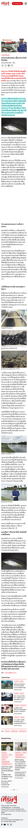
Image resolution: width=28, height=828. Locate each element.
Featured (17, 705)
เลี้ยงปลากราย (23, 731)
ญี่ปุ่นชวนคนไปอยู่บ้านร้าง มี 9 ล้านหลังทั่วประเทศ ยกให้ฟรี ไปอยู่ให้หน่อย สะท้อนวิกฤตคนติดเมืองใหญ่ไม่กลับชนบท (20, 687)
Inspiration (23, 705)
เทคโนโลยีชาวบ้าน (10, 672)
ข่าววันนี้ (16, 681)
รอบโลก (21, 681)
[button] (11, 789)
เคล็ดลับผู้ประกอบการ (7, 764)
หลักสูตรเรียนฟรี (5, 55)
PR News (17, 693)
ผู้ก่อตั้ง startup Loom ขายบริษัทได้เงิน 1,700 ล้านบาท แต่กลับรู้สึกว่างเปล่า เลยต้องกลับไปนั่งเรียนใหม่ (20, 765)
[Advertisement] (14, 22)
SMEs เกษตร (5, 757)
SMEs (10, 755)
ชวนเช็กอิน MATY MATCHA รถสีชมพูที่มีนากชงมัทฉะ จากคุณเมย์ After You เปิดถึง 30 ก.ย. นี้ (20, 711)
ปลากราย (7, 731)
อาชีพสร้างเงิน (14, 731)
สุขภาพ (22, 693)
